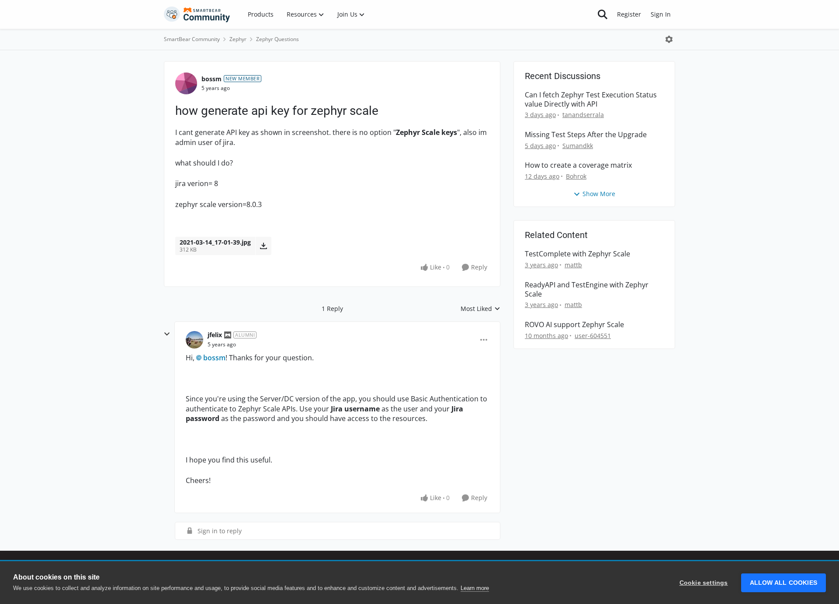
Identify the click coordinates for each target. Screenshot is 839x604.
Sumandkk (577, 146)
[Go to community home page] (197, 14)
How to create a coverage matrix (578, 165)
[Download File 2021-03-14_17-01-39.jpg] (263, 246)
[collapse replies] (167, 334)
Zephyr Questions (277, 39)
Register (629, 14)
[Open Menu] (669, 39)
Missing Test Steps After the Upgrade (586, 134)
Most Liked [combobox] (480, 308)
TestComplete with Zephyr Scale (577, 254)
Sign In (661, 14)
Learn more (475, 588)
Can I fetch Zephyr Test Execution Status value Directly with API (591, 99)
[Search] (602, 14)
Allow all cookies (783, 583)
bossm (211, 79)
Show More (598, 194)
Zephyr (237, 39)
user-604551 (593, 335)
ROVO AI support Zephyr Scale (574, 324)
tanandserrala (583, 114)
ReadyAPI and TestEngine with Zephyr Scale (586, 289)
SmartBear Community (192, 39)
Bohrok (576, 176)
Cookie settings (704, 583)
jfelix (215, 335)
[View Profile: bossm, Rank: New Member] (186, 83)
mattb (573, 265)
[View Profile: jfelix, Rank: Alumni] (194, 340)
